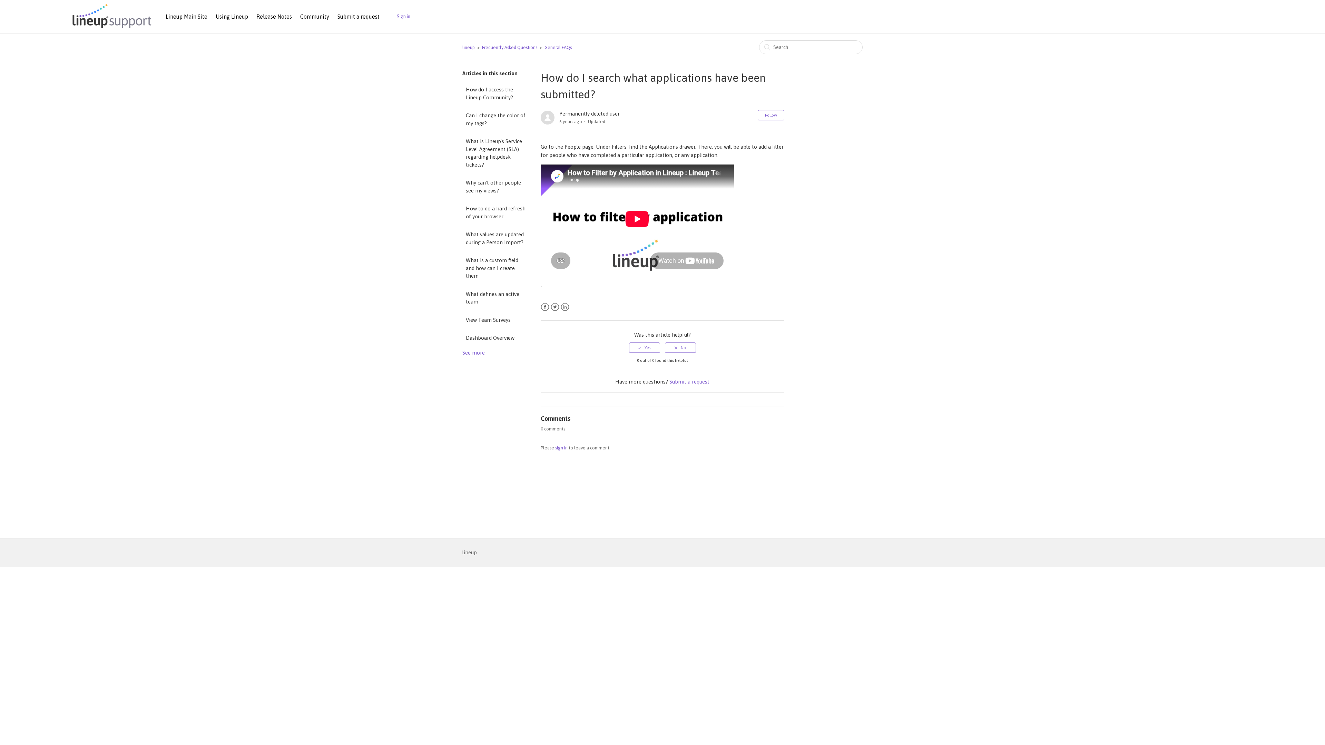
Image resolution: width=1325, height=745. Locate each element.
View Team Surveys (488, 320)
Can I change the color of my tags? (496, 119)
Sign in (403, 16)
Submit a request (358, 16)
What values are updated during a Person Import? (495, 238)
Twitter (555, 307)
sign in (561, 447)
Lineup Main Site (186, 16)
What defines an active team (492, 298)
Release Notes (274, 16)
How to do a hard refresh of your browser (496, 212)
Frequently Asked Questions (509, 47)
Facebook (545, 307)
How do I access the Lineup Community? (489, 93)
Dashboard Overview (490, 338)
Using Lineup (232, 16)
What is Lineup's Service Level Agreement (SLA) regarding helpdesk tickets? (494, 153)
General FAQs (558, 47)
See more (473, 353)
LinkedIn (565, 307)
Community (314, 16)
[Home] (110, 29)
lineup (468, 47)
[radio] (644, 347)
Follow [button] (771, 115)
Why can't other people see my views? (493, 186)
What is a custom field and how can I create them (492, 268)
